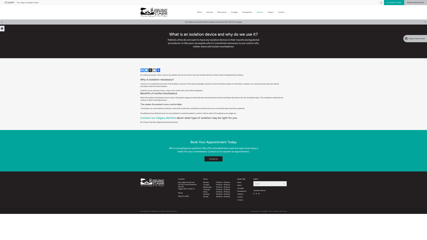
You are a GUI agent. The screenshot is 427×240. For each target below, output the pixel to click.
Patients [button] (260, 12)
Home (239, 182)
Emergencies (247, 12)
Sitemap (276, 211)
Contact (281, 12)
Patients (240, 194)
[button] (415, 38)
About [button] (199, 12)
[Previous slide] (1, 22)
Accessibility (264, 211)
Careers (271, 12)
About (239, 185)
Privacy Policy (255, 211)
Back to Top (283, 211)
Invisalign (234, 12)
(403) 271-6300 (183, 196)
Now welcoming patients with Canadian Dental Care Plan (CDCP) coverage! (213, 22)
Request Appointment (415, 2)
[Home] (154, 12)
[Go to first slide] (425, 22)
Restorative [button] (222, 12)
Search (271, 211)
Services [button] (209, 12)
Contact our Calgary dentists (158, 117)
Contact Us (213, 159)
